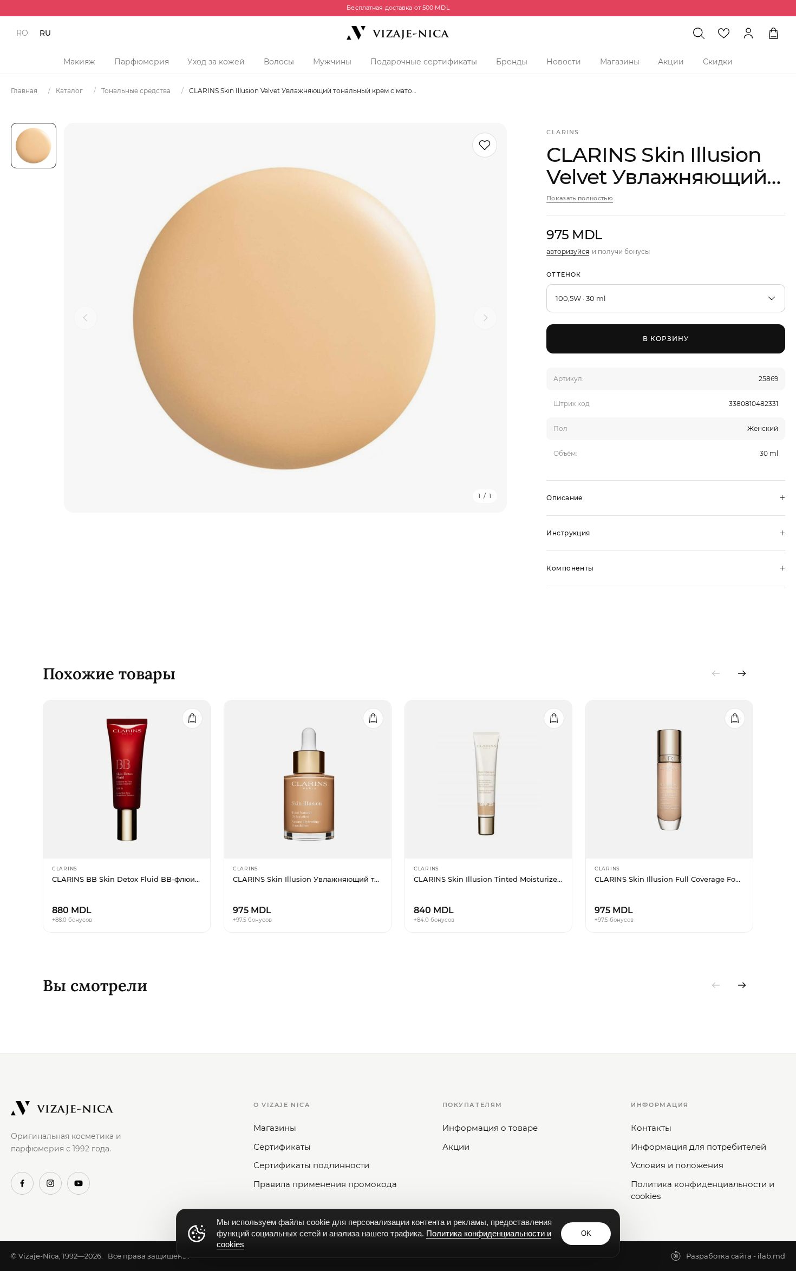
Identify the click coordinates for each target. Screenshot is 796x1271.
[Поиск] (698, 33)
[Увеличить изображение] (285, 318)
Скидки (718, 62)
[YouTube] (78, 1183)
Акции (671, 62)
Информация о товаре (490, 1128)
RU (45, 33)
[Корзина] (773, 33)
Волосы (279, 62)
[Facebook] (22, 1183)
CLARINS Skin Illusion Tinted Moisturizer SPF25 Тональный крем (488, 879)
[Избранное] (723, 33)
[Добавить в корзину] (192, 718)
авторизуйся (567, 251)
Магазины (620, 62)
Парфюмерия (141, 62)
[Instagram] (50, 1183)
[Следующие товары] (741, 673)
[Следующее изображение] (485, 318)
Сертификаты (282, 1147)
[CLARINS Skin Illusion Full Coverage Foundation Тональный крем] (669, 779)
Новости (563, 62)
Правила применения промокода (325, 1184)
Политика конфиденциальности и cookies (702, 1190)
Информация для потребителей (698, 1147)
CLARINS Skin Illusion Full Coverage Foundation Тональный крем (669, 879)
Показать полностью (579, 198)
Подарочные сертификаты (423, 62)
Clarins (562, 132)
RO (22, 33)
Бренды (511, 62)
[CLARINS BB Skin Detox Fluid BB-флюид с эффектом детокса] (126, 779)
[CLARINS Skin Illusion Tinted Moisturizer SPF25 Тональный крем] (488, 779)
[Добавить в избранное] (484, 145)
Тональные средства (136, 91)
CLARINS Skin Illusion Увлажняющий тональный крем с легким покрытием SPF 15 (307, 879)
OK (586, 1233)
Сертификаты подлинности (311, 1165)
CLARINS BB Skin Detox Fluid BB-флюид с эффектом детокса (126, 879)
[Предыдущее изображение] (85, 318)
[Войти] (748, 33)
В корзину (666, 339)
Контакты (651, 1128)
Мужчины (332, 62)
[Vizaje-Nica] (398, 33)
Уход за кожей (216, 62)
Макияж (79, 62)
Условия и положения (677, 1165)
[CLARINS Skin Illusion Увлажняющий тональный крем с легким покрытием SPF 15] (307, 779)
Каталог (69, 91)
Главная (24, 91)
